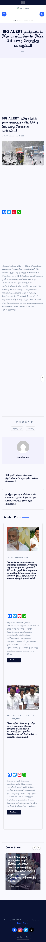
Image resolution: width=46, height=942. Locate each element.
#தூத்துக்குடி (17, 429)
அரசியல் (10, 558)
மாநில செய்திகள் (8, 136)
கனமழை (31, 429)
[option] (23, 871)
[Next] (38, 848)
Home (23, 52)
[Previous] (34, 848)
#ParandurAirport (27, 716)
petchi (10, 886)
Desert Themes (23, 923)
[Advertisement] (23, 87)
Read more (14, 660)
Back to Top (24, 937)
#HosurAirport (13, 716)
